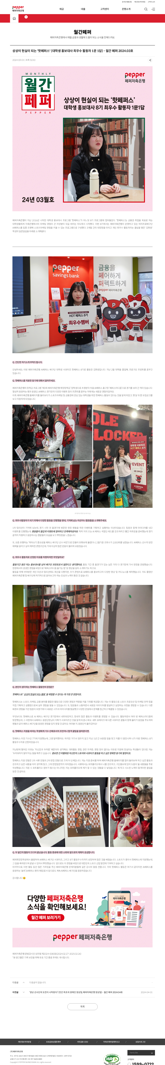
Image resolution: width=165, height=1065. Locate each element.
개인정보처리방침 (139, 2)
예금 (61, 9)
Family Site (134, 1053)
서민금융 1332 (82, 1042)
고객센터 (104, 9)
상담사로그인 (140, 1042)
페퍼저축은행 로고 (18, 9)
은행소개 (126, 9)
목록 (82, 1006)
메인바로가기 (14, 18)
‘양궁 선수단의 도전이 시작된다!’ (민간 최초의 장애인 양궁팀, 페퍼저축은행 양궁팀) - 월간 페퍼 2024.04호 (76, 992)
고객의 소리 (151, 2)
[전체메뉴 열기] (153, 9)
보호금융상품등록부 (53, 1042)
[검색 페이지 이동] (146, 9)
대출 (83, 9)
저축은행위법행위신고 (111, 1042)
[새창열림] (82, 917)
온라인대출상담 (127, 2)
